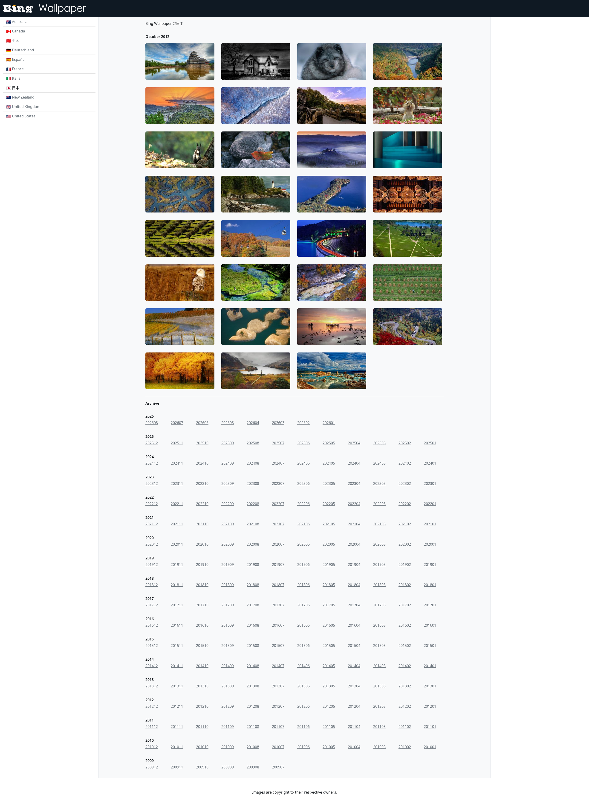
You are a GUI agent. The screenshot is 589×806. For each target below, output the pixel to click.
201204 (354, 706)
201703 (379, 605)
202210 (202, 503)
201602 (404, 625)
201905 (329, 564)
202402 (404, 463)
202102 (404, 524)
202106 (303, 524)
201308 (253, 686)
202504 (354, 442)
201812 (151, 584)
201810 (202, 584)
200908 (253, 767)
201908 (253, 564)
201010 (202, 746)
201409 (227, 665)
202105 (329, 524)
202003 (379, 544)
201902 (404, 564)
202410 (202, 463)
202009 (227, 544)
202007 (278, 544)
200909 (227, 767)
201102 (404, 726)
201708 (253, 605)
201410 (202, 665)
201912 (151, 564)
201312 (151, 686)
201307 (278, 686)
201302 (404, 686)
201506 (303, 645)
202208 (253, 503)
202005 (329, 544)
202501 (430, 442)
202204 (354, 503)
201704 (354, 605)
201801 (430, 584)
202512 (151, 442)
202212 (151, 503)
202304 (354, 483)
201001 (430, 746)
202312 (151, 483)
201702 (404, 605)
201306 (303, 686)
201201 (430, 706)
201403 (379, 665)
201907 (278, 564)
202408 (253, 463)
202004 (354, 544)
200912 (151, 767)
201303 (379, 686)
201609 (227, 625)
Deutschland (23, 49)
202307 (278, 483)
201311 (177, 686)
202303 (379, 483)
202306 (303, 483)
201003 (379, 746)
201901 (430, 564)
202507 (278, 442)
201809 (227, 584)
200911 (177, 767)
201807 (278, 584)
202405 (329, 463)
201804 (354, 584)
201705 (329, 605)
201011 (177, 746)
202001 (430, 544)
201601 (430, 625)
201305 (329, 686)
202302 (404, 483)
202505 (329, 442)
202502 (404, 442)
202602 (303, 422)
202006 (303, 544)
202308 (253, 483)
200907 (278, 767)
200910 (202, 767)
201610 (202, 625)
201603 (379, 625)
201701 (430, 605)
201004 (354, 746)
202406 (303, 463)
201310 (202, 686)
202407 (278, 463)
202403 (379, 463)
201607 (278, 625)
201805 (329, 584)
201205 (329, 706)
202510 (202, 442)
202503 (379, 442)
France (18, 68)
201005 (329, 746)
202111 (177, 524)
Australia (19, 21)
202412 (151, 463)
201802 (404, 584)
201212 (151, 706)
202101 (430, 524)
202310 (202, 483)
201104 (354, 726)
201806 (303, 584)
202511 (177, 442)
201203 (379, 706)
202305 (329, 483)
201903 (379, 564)
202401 (430, 463)
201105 (329, 726)
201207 (278, 706)
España (18, 59)
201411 (177, 665)
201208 (253, 706)
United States (23, 116)
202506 (303, 442)
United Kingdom (26, 106)
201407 (278, 665)
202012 (151, 544)
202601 (329, 422)
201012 (151, 746)
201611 (177, 625)
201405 (329, 665)
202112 (151, 524)
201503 (379, 645)
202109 (227, 524)
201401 (430, 665)
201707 (278, 605)
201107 (278, 726)
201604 (354, 625)
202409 (227, 463)
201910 (202, 564)
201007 (278, 746)
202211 (177, 503)
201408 (253, 665)
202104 (354, 524)
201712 (151, 605)
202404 (354, 463)
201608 (253, 625)
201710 (202, 605)
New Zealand (23, 97)
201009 (227, 746)
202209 (227, 503)
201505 (329, 645)
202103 (379, 524)
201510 (202, 645)
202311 (177, 483)
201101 (430, 726)
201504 (354, 645)
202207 (278, 503)
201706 (303, 605)
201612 (151, 625)
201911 (177, 564)
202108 (253, 524)
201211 (177, 706)
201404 (354, 665)
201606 (303, 625)
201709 (227, 605)
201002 (404, 746)
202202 (404, 503)
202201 (430, 503)
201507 (278, 645)
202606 (202, 422)
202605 (227, 422)
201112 (151, 726)
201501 (430, 645)
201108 (253, 726)
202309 (227, 483)
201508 (253, 645)
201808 (253, 584)
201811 (177, 584)
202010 (202, 544)
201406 (303, 665)
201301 (430, 686)
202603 (278, 422)
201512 (151, 645)
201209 (227, 706)
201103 (379, 726)
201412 (151, 665)
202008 (253, 544)
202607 (177, 422)
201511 (177, 645)
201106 (303, 726)
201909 (227, 564)
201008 (253, 746)
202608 (151, 422)
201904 (354, 564)
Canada (18, 31)
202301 (430, 483)
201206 (303, 706)
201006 (303, 746)
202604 (253, 422)
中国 (15, 40)
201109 (227, 726)
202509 (227, 442)
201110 (202, 726)
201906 (303, 564)
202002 (404, 544)
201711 (177, 605)
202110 (202, 524)
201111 (177, 726)
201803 (379, 584)
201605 (329, 625)
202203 (379, 503)
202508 (253, 442)
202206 (303, 503)
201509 (227, 645)
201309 (227, 686)
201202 (404, 706)
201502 (404, 645)
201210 (202, 706)
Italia (16, 78)
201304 (354, 686)
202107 (278, 524)
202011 (177, 544)
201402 (404, 665)
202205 (329, 503)
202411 (177, 463)
